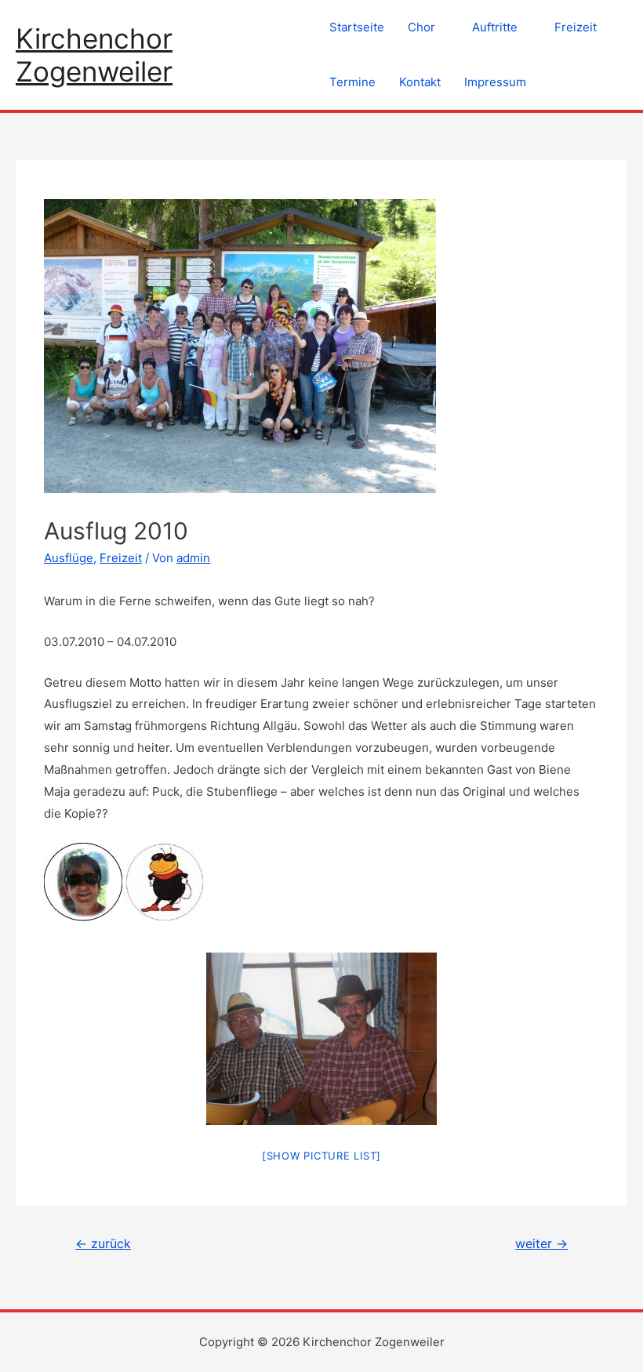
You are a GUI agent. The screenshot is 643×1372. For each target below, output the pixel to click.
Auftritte (495, 27)
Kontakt (420, 81)
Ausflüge (68, 557)
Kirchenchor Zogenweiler (94, 55)
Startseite (356, 27)
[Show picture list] (321, 1155)
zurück (103, 1243)
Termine (352, 81)
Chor (421, 27)
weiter (541, 1243)
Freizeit (575, 27)
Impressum (495, 81)
